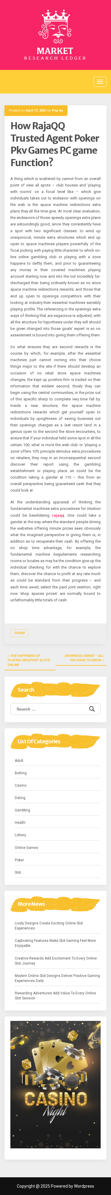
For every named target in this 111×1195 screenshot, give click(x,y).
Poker (19, 633)
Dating (20, 798)
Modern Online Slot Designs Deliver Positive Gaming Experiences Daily (57, 978)
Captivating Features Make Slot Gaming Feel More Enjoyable (55, 943)
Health (20, 823)
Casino (20, 785)
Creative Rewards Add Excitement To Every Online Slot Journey (56, 960)
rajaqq (58, 515)
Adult (19, 761)
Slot (18, 872)
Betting (21, 773)
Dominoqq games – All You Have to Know (84, 658)
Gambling (22, 810)
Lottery (20, 835)
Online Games (26, 848)
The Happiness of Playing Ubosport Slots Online (28, 660)
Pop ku (57, 110)
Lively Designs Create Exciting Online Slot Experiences (49, 925)
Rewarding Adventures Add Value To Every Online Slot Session (55, 995)
